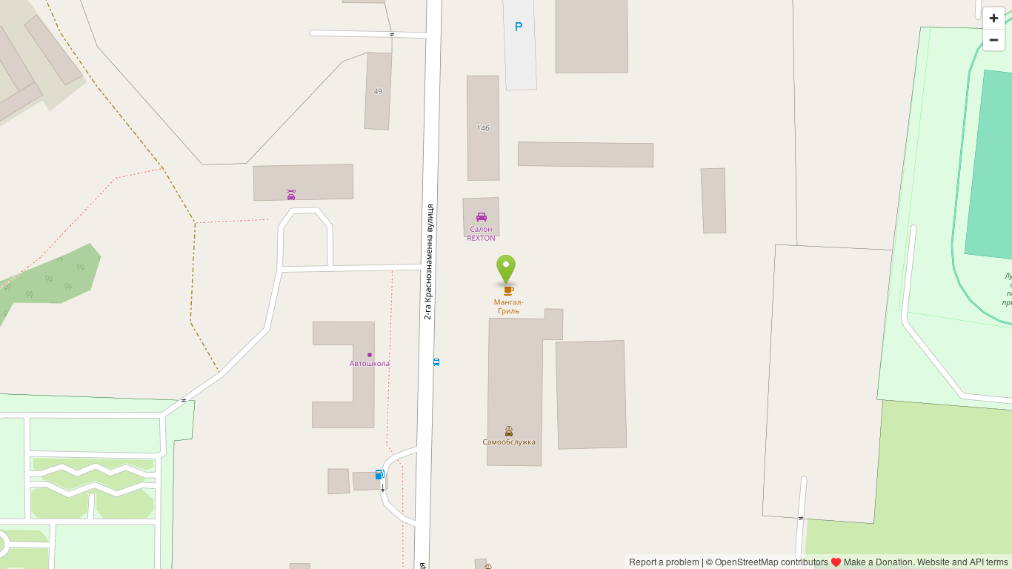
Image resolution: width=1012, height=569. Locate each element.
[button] (506, 269)
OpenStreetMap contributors (771, 561)
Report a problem (664, 561)
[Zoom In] (994, 18)
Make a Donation (878, 561)
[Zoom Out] (994, 39)
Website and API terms (962, 561)
